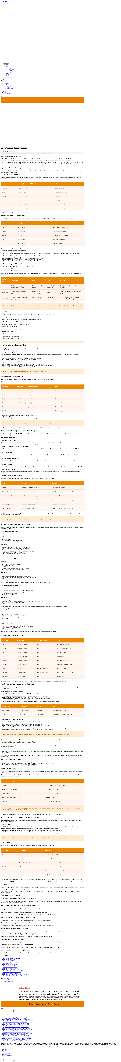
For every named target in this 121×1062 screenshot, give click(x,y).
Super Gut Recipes (7, 963)
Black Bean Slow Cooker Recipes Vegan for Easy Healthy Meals (17, 1033)
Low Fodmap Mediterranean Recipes (11, 958)
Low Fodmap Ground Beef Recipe (11, 969)
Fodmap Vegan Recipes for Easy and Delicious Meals (15, 970)
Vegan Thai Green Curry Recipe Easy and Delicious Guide (16, 1039)
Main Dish (11, 69)
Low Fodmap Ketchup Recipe (10, 967)
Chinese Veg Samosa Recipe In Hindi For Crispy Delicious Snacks (18, 1019)
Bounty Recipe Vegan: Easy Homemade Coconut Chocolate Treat (18, 1020)
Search (2, 1008)
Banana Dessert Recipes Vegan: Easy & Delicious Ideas (15, 1040)
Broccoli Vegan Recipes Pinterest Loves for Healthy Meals (16, 1023)
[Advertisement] (60, 48)
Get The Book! (75, 2)
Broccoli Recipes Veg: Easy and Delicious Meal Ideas (15, 1034)
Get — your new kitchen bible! (54, 2)
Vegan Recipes (12, 71)
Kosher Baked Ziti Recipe (7, 981)
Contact (5, 1051)
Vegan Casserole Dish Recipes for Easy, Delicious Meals (15, 1027)
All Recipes (8, 66)
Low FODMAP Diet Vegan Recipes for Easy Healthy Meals (16, 975)
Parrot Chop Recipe (7, 1025)
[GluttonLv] (5, 62)
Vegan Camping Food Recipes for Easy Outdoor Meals (15, 1030)
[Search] (15, 1010)
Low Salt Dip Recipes (6, 979)
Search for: (3, 1059)
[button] (4, 79)
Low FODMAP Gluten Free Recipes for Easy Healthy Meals (16, 974)
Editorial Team (24, 988)
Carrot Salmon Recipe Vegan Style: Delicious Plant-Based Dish (17, 1024)
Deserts (10, 70)
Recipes (7, 100)
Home (3, 100)
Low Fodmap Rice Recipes (9, 960)
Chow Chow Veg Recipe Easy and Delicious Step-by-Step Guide (17, 1017)
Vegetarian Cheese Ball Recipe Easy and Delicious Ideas (15, 1018)
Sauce (7, 74)
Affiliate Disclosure (10, 77)
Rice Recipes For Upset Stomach (10, 973)
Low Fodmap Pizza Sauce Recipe (10, 968)
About (7, 75)
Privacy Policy (6, 1053)
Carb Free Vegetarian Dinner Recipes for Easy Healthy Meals (17, 1038)
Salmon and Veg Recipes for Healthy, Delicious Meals (15, 1022)
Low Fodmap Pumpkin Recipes (10, 965)
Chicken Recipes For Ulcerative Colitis (12, 972)
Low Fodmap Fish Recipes (9, 959)
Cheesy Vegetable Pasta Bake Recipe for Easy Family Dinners (17, 1028)
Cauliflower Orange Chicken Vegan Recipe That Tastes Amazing (17, 1029)
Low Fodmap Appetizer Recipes (10, 962)
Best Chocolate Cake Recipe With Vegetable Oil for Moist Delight (18, 1037)
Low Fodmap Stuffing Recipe (10, 964)
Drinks (7, 73)
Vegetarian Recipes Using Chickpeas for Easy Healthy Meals (16, 1035)
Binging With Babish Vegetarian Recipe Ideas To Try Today (16, 1032)
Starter (10, 68)
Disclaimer (5, 1054)
